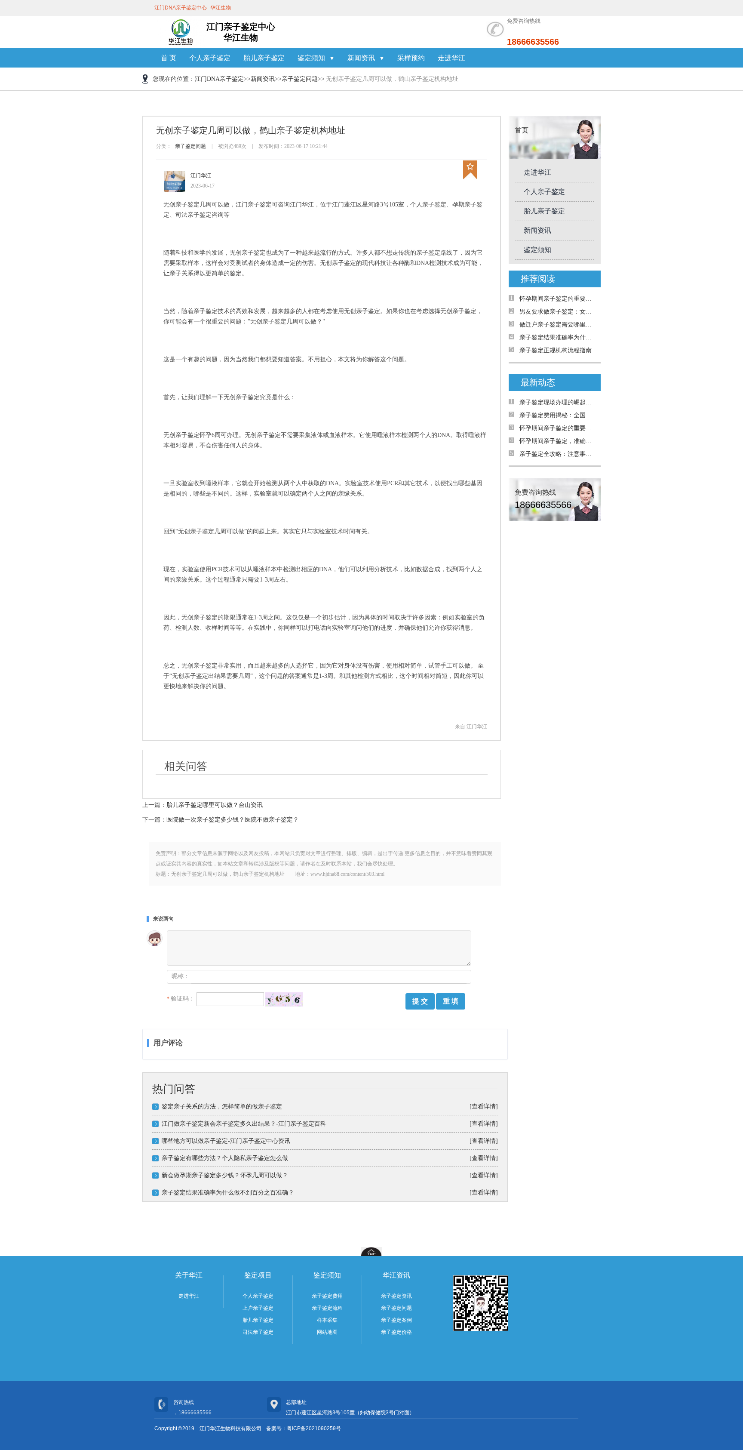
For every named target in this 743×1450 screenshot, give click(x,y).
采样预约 (411, 58)
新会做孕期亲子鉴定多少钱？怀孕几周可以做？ (225, 1175)
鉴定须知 (537, 249)
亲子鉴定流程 (327, 1308)
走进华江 (451, 58)
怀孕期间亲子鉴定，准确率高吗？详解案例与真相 (558, 441)
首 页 (168, 58)
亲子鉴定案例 (396, 1320)
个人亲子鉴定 (209, 58)
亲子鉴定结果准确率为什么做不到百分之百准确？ (228, 1192)
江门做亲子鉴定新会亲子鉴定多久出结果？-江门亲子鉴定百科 (244, 1124)
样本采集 (327, 1320)
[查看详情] (484, 1106)
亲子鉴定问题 (300, 79)
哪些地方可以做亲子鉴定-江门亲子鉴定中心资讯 (226, 1141)
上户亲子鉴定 (258, 1308)
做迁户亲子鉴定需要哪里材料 (558, 324)
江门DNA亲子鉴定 (219, 79)
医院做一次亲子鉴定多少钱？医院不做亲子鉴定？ (232, 819)
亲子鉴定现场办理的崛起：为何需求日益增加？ (558, 402)
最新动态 (538, 382)
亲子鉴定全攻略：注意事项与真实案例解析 (558, 454)
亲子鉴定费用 (327, 1296)
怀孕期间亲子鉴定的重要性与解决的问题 (558, 299)
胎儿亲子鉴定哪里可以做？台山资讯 (214, 805)
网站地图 (327, 1332)
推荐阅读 (538, 278)
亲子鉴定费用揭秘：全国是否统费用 (558, 415)
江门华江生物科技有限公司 (230, 1428)
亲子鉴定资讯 (396, 1296)
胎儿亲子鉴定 (264, 58)
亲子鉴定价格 (396, 1332)
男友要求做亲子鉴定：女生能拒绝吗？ (558, 311)
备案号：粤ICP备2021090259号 (303, 1428)
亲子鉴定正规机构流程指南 (555, 350)
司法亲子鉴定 (258, 1332)
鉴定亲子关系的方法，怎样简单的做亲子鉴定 (222, 1106)
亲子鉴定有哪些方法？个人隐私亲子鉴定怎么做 (225, 1158)
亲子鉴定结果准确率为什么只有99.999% (558, 337)
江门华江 (200, 175)
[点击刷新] (284, 999)
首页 (521, 130)
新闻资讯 (263, 79)
